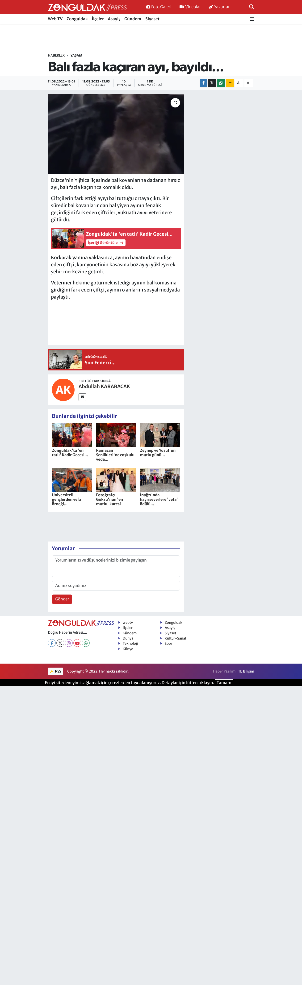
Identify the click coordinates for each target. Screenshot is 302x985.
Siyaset (152, 18)
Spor (168, 643)
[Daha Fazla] (230, 83)
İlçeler (98, 18)
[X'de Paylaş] (212, 83)
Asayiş (114, 18)
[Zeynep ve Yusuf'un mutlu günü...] (160, 434)
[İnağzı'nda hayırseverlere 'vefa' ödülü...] (160, 479)
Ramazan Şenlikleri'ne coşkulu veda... (115, 455)
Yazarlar (222, 6)
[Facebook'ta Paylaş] (203, 83)
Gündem (132, 18)
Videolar (193, 6)
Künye (128, 649)
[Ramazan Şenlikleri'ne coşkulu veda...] (116, 434)
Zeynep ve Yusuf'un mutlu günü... (158, 452)
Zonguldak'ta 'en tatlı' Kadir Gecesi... (70, 452)
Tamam (224, 682)
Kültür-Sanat (175, 638)
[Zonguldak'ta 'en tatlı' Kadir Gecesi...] (72, 434)
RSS (57, 671)
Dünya (128, 638)
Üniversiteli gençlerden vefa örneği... (66, 499)
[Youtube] (77, 643)
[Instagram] (69, 643)
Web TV (55, 18)
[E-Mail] (82, 397)
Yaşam (76, 55)
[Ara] (251, 6)
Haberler (56, 55)
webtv (128, 622)
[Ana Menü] (252, 19)
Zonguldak (77, 18)
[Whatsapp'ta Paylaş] (221, 83)
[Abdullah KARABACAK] (63, 389)
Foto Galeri (161, 6)
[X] (60, 643)
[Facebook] (52, 643)
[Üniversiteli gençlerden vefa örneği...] (72, 479)
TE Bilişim (246, 671)
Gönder (62, 599)
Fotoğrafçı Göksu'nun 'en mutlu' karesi (109, 499)
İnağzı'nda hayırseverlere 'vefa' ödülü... (159, 499)
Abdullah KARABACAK (104, 386)
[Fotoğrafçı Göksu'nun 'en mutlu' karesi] (116, 479)
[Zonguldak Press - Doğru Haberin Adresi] (87, 7)
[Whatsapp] (86, 643)
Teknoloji (130, 643)
